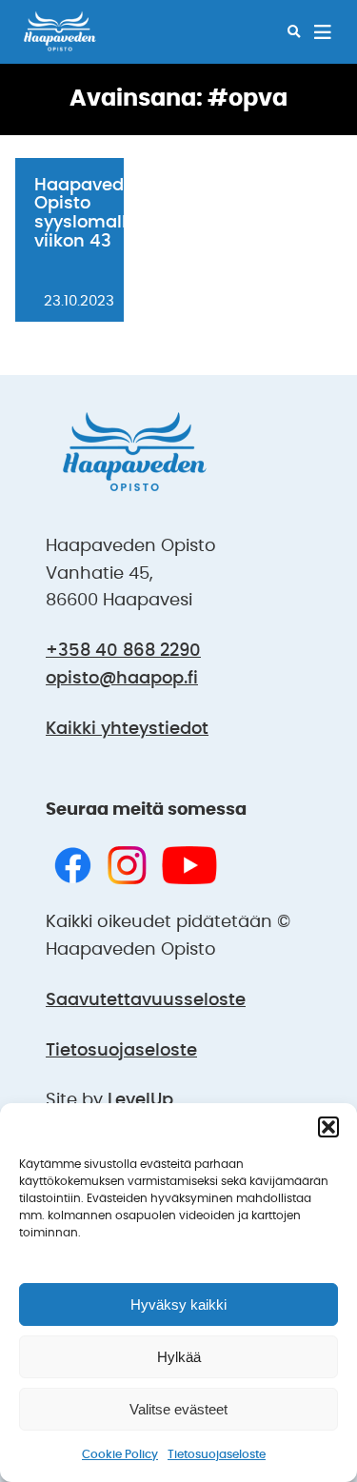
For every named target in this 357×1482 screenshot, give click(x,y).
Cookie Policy (120, 1454)
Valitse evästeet (178, 1409)
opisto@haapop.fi (122, 678)
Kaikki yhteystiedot (127, 729)
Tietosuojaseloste (217, 1454)
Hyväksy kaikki (178, 1304)
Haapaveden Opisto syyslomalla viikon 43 (90, 213)
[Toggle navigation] (322, 32)
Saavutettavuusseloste (146, 1000)
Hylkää (179, 1357)
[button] (328, 1126)
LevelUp (140, 1100)
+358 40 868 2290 (123, 651)
